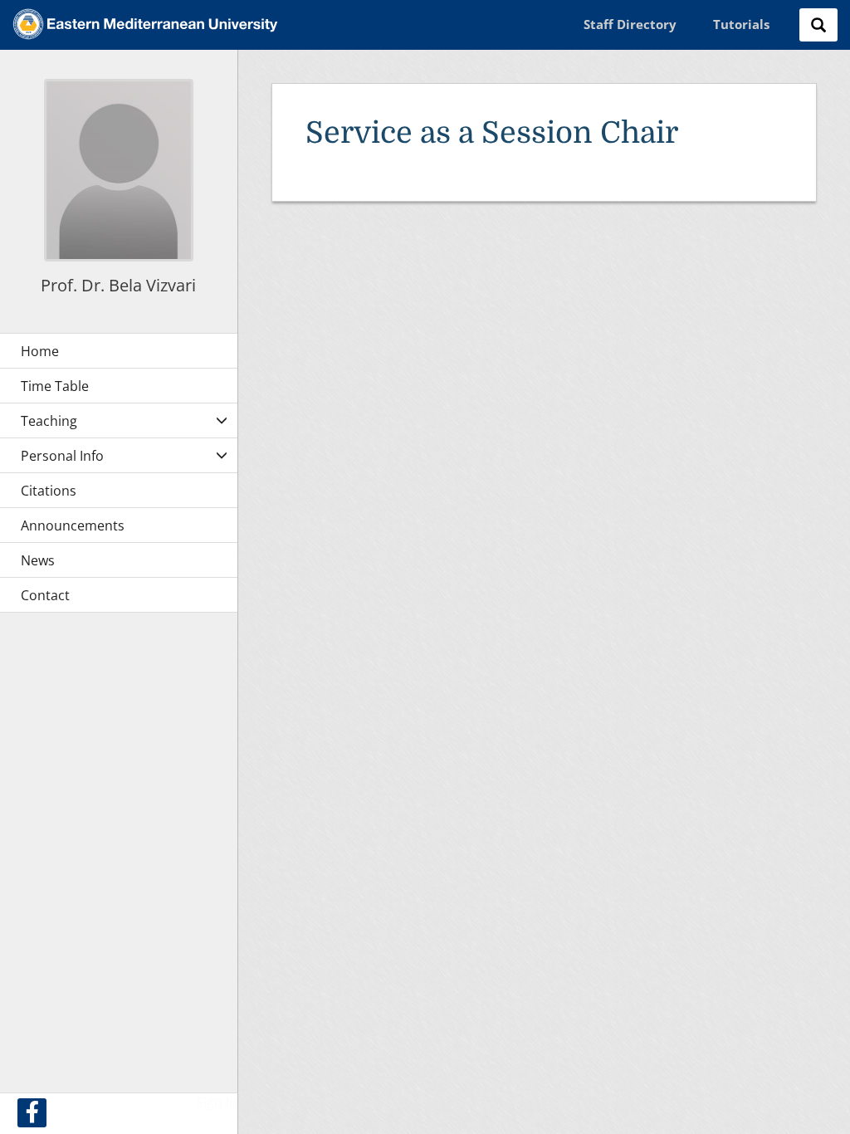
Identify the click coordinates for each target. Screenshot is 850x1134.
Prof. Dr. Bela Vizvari (118, 285)
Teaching (49, 421)
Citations (48, 490)
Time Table (55, 386)
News (38, 560)
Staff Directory (630, 24)
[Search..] (818, 25)
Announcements (73, 525)
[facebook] (31, 1112)
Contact (45, 595)
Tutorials (741, 24)
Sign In (216, 1102)
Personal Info (62, 456)
